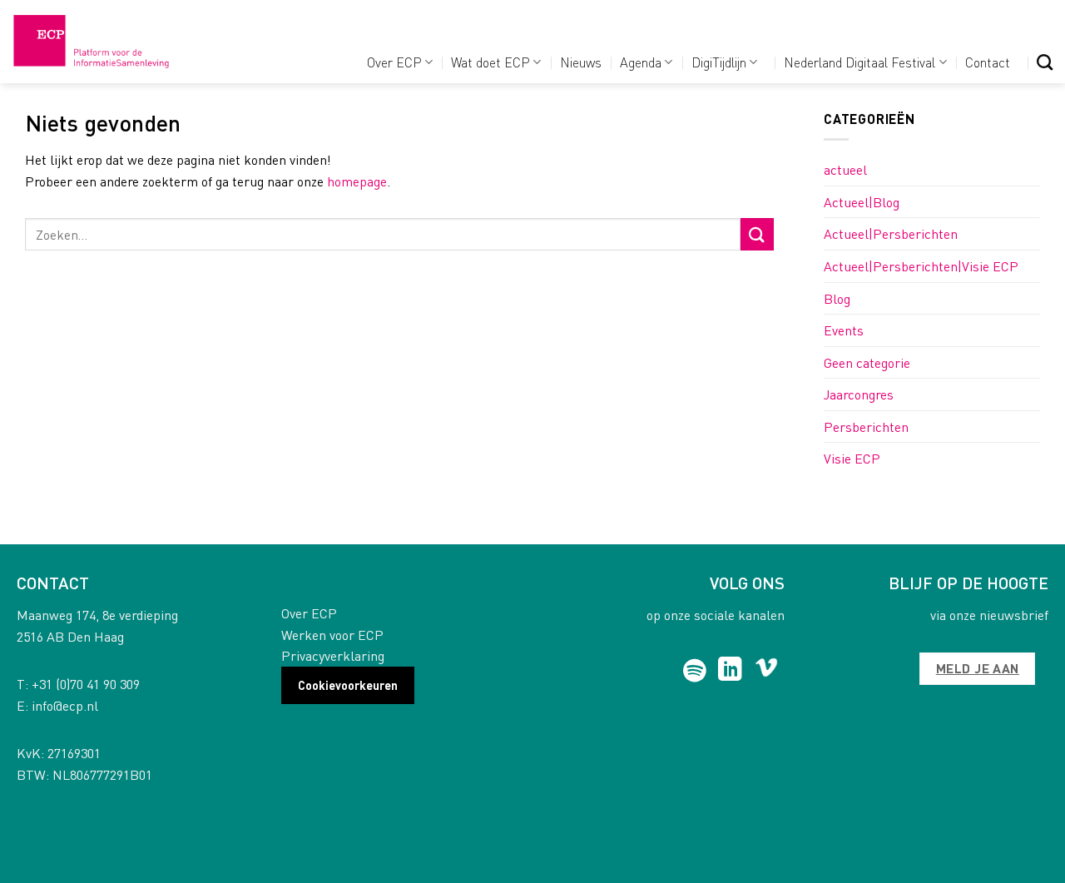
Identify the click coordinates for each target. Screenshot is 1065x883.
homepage (357, 181)
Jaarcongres (859, 394)
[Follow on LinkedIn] (730, 670)
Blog (837, 298)
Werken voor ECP (332, 634)
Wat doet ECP (490, 62)
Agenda (640, 62)
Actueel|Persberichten (891, 233)
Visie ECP (852, 458)
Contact (987, 62)
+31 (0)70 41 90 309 (86, 683)
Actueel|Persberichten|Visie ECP (921, 266)
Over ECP (394, 62)
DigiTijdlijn (718, 62)
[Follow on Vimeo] (767, 670)
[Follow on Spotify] (695, 670)
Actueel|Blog (861, 202)
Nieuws (581, 62)
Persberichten (866, 426)
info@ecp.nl (65, 705)
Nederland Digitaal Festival (859, 62)
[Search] (1045, 62)
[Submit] (757, 234)
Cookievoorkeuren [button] (348, 684)
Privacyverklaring (332, 655)
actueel (845, 169)
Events (844, 330)
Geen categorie (867, 362)
